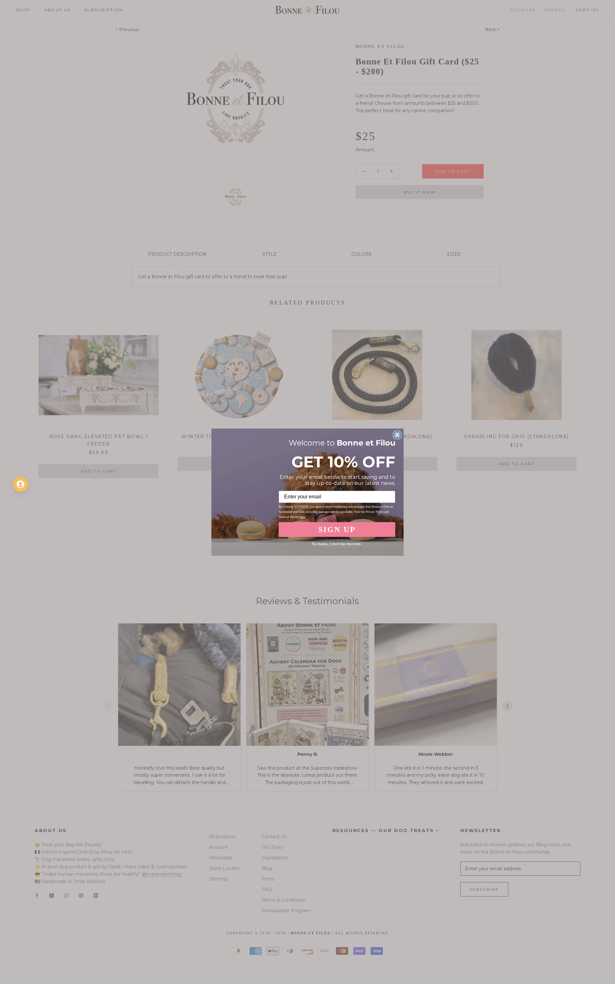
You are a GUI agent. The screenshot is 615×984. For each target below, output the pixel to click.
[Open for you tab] (20, 484)
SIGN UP (337, 529)
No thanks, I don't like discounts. (337, 544)
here (302, 517)
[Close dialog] (397, 435)
